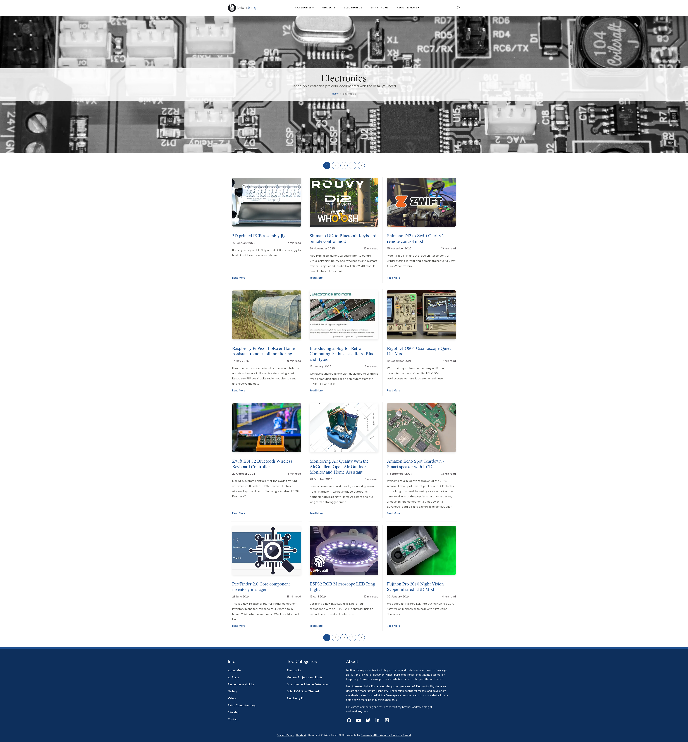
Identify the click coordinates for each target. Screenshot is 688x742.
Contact (233, 719)
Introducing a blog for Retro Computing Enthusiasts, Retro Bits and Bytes (341, 353)
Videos (232, 698)
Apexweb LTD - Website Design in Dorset (386, 735)
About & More (407, 7)
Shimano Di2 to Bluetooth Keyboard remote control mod (343, 238)
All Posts (233, 677)
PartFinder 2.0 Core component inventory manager (261, 586)
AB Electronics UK (422, 686)
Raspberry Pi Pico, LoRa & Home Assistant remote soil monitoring (263, 351)
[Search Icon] (457, 8)
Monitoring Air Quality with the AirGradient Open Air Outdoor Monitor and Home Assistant (339, 466)
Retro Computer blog (241, 705)
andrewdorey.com (357, 711)
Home (335, 93)
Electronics (353, 7)
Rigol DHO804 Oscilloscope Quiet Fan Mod (419, 351)
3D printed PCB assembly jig (259, 235)
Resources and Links (241, 684)
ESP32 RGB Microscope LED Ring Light (342, 586)
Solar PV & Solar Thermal (303, 691)
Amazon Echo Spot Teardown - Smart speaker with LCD (415, 463)
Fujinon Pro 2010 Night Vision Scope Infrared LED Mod (415, 586)
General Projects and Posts (304, 677)
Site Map (233, 712)
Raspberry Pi (295, 698)
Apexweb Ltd (360, 686)
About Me (234, 670)
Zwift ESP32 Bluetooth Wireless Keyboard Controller (262, 463)
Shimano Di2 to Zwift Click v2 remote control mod (415, 238)
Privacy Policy (285, 735)
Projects (329, 7)
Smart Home (380, 7)
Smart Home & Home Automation (308, 684)
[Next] (361, 165)
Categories (303, 7)
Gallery (232, 691)
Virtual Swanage (387, 695)
